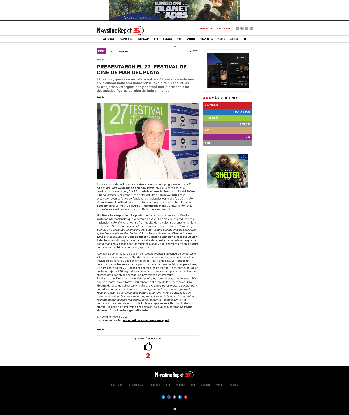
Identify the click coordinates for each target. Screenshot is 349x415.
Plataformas (242, 111)
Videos (221, 39)
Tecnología (211, 117)
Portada (100, 60)
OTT (207, 130)
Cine (108, 60)
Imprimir (194, 51)
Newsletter (206, 28)
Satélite (210, 142)
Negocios (245, 124)
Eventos (234, 39)
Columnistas (206, 39)
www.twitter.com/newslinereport (146, 320)
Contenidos (211, 105)
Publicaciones (224, 28)
